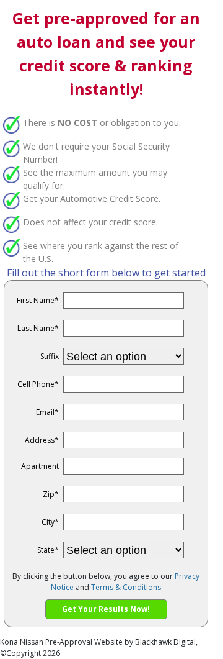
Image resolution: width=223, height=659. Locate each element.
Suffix (49, 356)
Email (47, 412)
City (50, 522)
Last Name (38, 328)
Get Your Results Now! (106, 609)
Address (42, 440)
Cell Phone (38, 384)
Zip (51, 494)
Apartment (40, 466)
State (48, 550)
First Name (38, 300)
